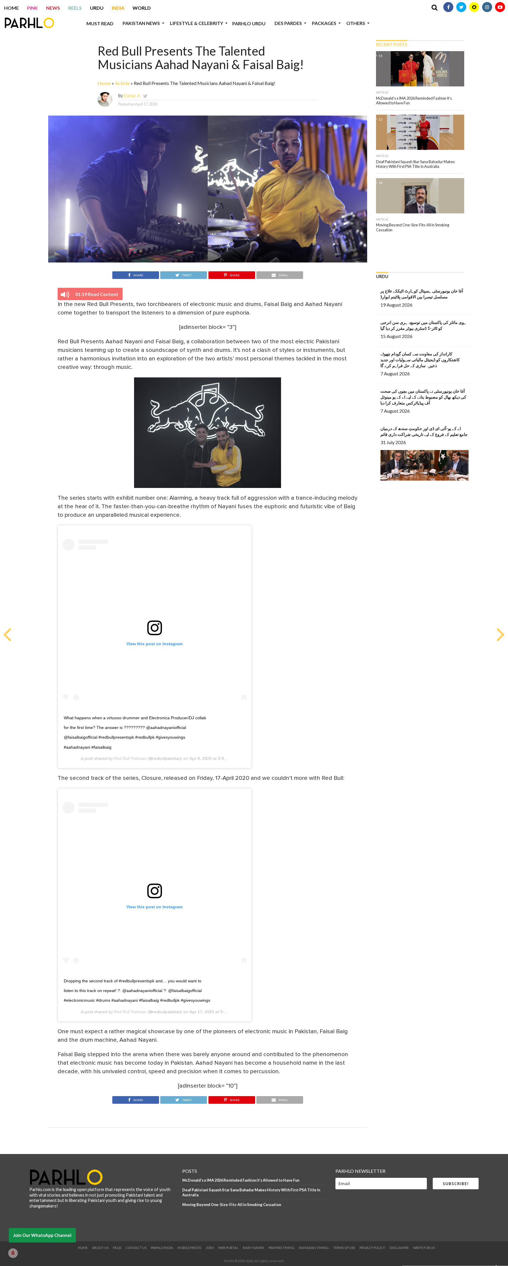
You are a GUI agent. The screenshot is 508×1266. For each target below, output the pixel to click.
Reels (75, 8)
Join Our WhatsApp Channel (42, 1235)
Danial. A (132, 95)
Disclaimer (399, 1248)
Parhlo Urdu (248, 23)
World (142, 8)
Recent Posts (391, 44)
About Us (100, 1248)
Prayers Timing (281, 1248)
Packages (324, 23)
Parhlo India (162, 1248)
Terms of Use (344, 1248)
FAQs (117, 1248)
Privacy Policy (372, 1248)
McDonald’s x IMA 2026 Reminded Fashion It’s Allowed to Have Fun (240, 1180)
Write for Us (424, 1248)
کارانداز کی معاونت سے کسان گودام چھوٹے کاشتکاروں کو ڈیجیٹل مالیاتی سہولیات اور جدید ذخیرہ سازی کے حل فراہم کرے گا (420, 359)
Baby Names (253, 1248)
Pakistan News (141, 23)
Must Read (99, 23)
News (53, 8)
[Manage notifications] (13, 1253)
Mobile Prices (189, 1248)
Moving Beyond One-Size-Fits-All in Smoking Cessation (231, 1204)
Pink (32, 8)
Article (122, 83)
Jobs (209, 1248)
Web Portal (228, 1248)
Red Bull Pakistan (130, 758)
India (118, 8)
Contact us (136, 1248)
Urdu (96, 8)
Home (11, 8)
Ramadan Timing (314, 1248)
